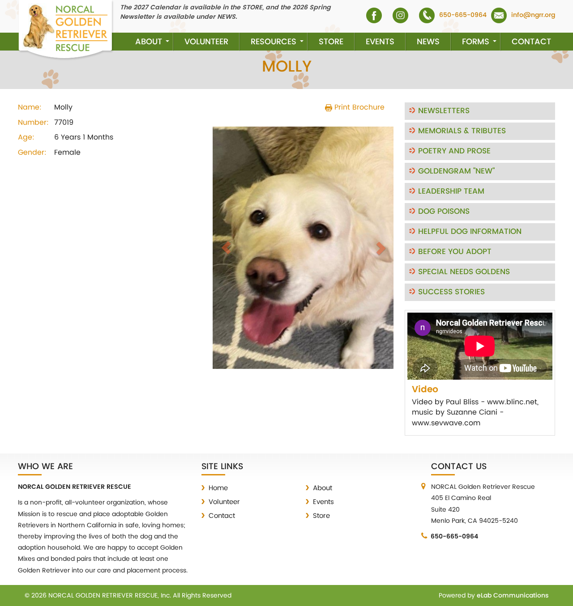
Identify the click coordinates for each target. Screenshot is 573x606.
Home (218, 488)
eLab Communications (512, 595)
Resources (273, 41)
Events (380, 41)
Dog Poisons (444, 211)
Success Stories (451, 292)
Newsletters (444, 111)
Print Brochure (358, 107)
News (428, 41)
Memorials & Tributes (462, 131)
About (148, 41)
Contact (531, 41)
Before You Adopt (455, 252)
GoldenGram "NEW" (456, 171)
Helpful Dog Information (470, 231)
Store (331, 41)
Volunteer (206, 41)
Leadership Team (451, 191)
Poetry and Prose (454, 151)
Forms (475, 41)
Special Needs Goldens (464, 272)
